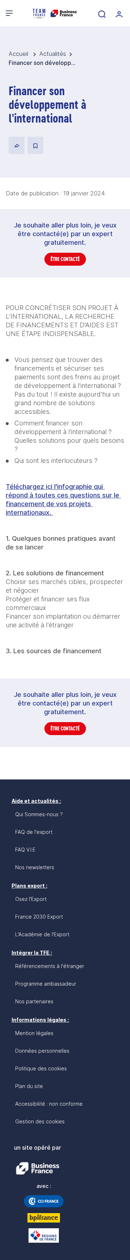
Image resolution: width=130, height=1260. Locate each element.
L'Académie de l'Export (42, 934)
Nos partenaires (34, 1001)
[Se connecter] (118, 13)
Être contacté (65, 259)
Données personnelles (42, 1051)
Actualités (52, 53)
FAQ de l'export (33, 832)
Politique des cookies (41, 1068)
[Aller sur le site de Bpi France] (43, 1218)
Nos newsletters (34, 867)
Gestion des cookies (40, 1121)
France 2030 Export (39, 917)
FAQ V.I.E (25, 849)
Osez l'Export (31, 899)
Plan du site (29, 1086)
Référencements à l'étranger (49, 966)
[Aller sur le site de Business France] (38, 1168)
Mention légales (34, 1033)
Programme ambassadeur (45, 984)
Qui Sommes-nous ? (39, 814)
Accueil (19, 53)
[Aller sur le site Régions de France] (44, 1235)
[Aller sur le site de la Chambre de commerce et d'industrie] (44, 1201)
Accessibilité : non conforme (49, 1104)
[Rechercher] (101, 13)
